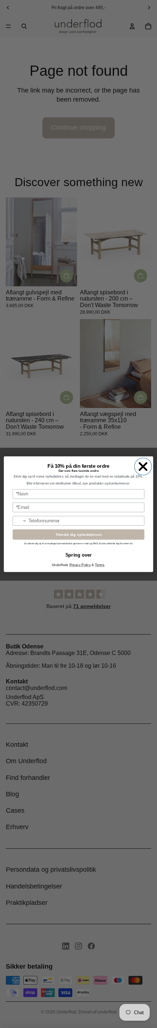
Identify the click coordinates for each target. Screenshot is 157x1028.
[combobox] (20, 520)
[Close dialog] (143, 466)
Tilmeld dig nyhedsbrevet (78, 534)
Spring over (78, 554)
